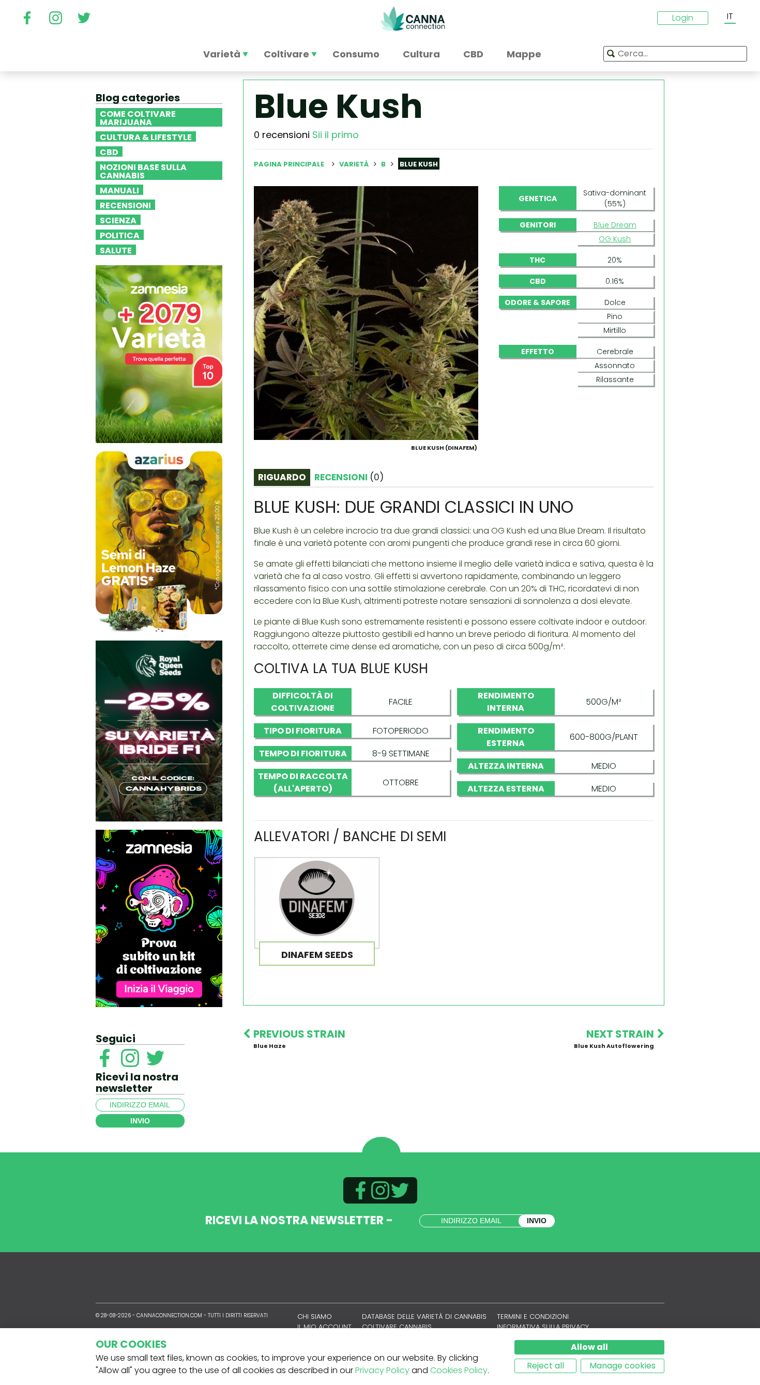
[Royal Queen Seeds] (159, 730)
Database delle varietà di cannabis (424, 1316)
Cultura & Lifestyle (146, 136)
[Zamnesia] (159, 353)
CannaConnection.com (412, 18)
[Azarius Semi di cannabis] (159, 541)
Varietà (354, 164)
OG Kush (615, 239)
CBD (109, 151)
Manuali (119, 190)
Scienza (118, 220)
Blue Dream (615, 225)
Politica (120, 235)
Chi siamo (314, 1316)
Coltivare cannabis (397, 1327)
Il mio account (324, 1327)
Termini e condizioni (533, 1316)
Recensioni (125, 205)
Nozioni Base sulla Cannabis (143, 170)
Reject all (545, 1366)
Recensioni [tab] (349, 477)
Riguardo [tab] (282, 477)
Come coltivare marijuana (138, 117)
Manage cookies (622, 1366)
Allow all (589, 1347)
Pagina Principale (289, 164)
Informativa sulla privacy (543, 1327)
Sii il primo (335, 134)
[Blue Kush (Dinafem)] (366, 312)
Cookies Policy (459, 1370)
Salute (116, 250)
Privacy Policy (382, 1370)
